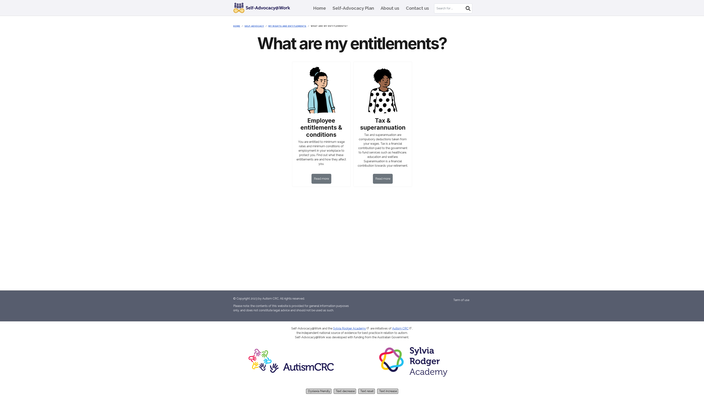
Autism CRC (400, 328)
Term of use (461, 300)
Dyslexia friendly (319, 391)
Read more (321, 178)
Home (319, 8)
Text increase (388, 391)
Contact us (417, 8)
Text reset (367, 391)
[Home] (263, 7)
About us (390, 8)
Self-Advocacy (254, 26)
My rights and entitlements (287, 26)
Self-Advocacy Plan (353, 8)
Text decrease (345, 391)
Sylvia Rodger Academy (349, 328)
